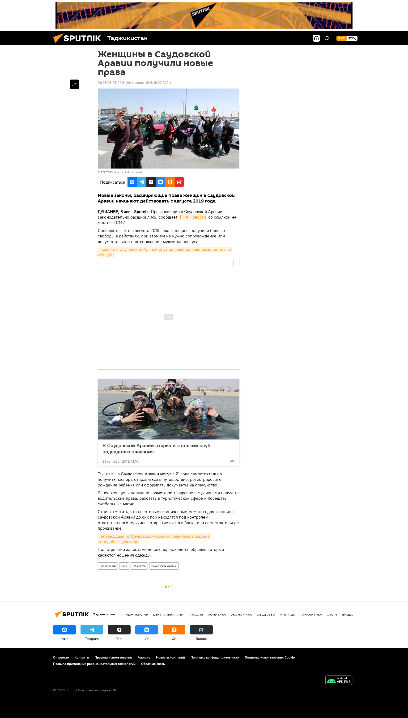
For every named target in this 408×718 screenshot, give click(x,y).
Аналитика (312, 614)
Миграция (289, 614)
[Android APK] (339, 681)
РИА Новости (193, 217)
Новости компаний (170, 657)
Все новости (108, 566)
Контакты (82, 657)
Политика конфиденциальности (215, 657)
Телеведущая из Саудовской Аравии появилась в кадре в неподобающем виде (154, 538)
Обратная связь (153, 664)
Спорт (332, 614)
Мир (124, 566)
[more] (232, 461)
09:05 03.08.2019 (111, 82)
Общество (139, 566)
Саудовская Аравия (164, 566)
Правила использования (113, 657)
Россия (196, 614)
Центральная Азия (169, 614)
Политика (217, 614)
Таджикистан (136, 614)
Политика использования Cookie (270, 657)
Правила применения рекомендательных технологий (94, 664)
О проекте (61, 657)
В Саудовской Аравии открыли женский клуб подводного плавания (156, 448)
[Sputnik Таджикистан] (79, 44)
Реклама (143, 657)
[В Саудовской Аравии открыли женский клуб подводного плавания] (168, 409)
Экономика (241, 614)
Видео (347, 614)
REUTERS (107, 172)
